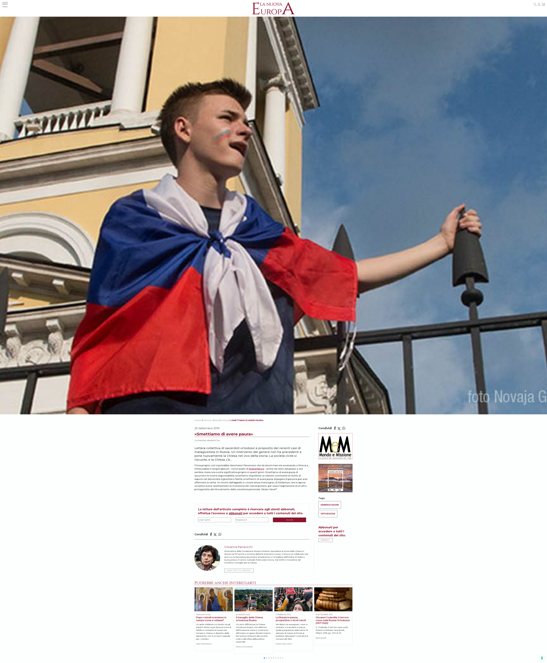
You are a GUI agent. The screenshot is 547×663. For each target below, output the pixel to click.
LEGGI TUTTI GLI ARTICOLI (239, 570)
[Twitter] (215, 534)
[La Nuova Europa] (273, 8)
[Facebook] (211, 534)
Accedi (289, 520)
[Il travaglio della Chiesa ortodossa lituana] (253, 599)
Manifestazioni (330, 505)
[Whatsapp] (219, 534)
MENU (5, 7)
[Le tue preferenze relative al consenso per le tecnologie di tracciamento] (542, 658)
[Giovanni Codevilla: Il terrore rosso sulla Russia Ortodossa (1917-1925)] (333, 599)
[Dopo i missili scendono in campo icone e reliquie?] (214, 599)
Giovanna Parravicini (207, 440)
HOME (197, 420)
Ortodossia (328, 514)
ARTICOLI (208, 420)
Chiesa (225, 420)
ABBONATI (325, 540)
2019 (217, 420)
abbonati (235, 513)
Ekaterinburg (256, 469)
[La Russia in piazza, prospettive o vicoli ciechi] (293, 599)
